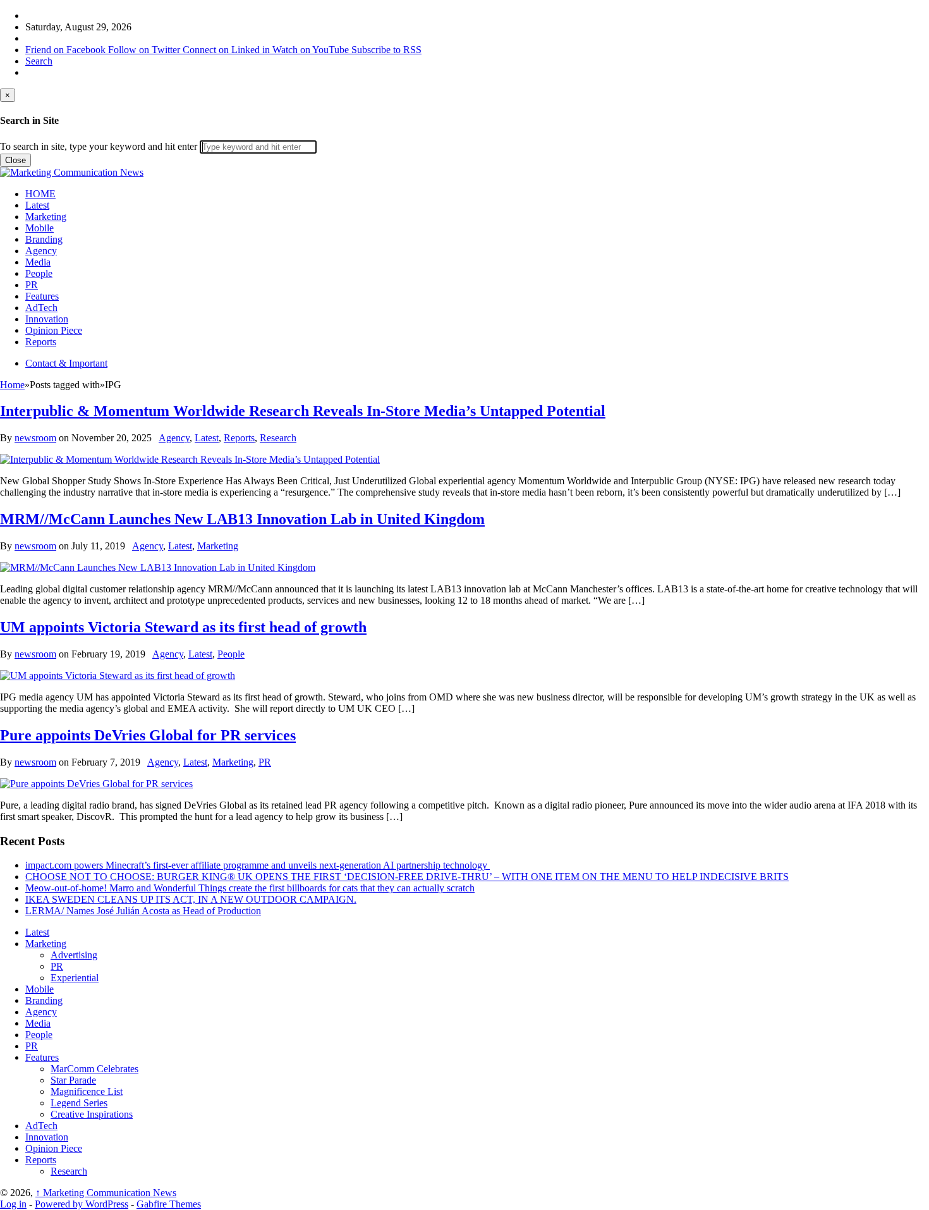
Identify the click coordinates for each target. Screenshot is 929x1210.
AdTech (41, 307)
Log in (13, 1204)
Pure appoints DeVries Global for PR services (148, 735)
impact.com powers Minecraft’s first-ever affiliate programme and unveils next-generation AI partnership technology (257, 865)
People (38, 273)
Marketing (45, 216)
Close (15, 160)
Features (42, 296)
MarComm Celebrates (94, 1068)
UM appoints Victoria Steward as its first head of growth (183, 627)
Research (278, 437)
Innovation (46, 319)
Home (12, 384)
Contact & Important (66, 363)
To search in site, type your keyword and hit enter (98, 146)
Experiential (75, 977)
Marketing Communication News (105, 1192)
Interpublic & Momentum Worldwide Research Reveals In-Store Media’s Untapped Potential (302, 411)
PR (31, 284)
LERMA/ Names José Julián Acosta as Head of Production (143, 910)
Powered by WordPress (81, 1204)
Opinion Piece (53, 330)
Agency (41, 250)
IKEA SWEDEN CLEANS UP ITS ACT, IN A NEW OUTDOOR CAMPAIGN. (190, 899)
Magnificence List (87, 1091)
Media (38, 262)
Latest (37, 205)
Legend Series (79, 1102)
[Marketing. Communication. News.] (71, 172)
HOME (40, 193)
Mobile (39, 228)
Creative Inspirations (92, 1114)
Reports (40, 341)
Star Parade (73, 1080)
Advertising (74, 955)
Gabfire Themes (169, 1204)
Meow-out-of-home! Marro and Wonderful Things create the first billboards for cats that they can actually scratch (250, 888)
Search (38, 61)
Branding (44, 239)
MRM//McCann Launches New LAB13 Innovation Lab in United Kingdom (242, 519)
